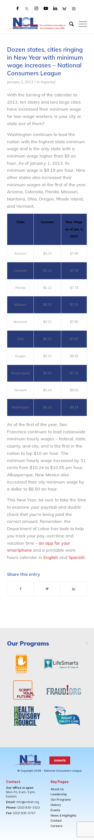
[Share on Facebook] (20, 589)
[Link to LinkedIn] (55, 8)
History (56, 805)
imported (48, 82)
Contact (56, 820)
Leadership (59, 794)
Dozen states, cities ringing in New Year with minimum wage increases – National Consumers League (45, 61)
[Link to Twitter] (27, 8)
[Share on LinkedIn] (73, 589)
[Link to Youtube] (45, 8)
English (50, 557)
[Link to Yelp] (74, 8)
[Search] (69, 24)
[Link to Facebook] (17, 8)
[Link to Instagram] (36, 8)
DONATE (60, 760)
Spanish (76, 557)
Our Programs (61, 799)
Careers (56, 826)
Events (55, 810)
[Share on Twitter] (47, 589)
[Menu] (80, 24)
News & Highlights (63, 815)
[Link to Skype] (64, 8)
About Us (57, 789)
